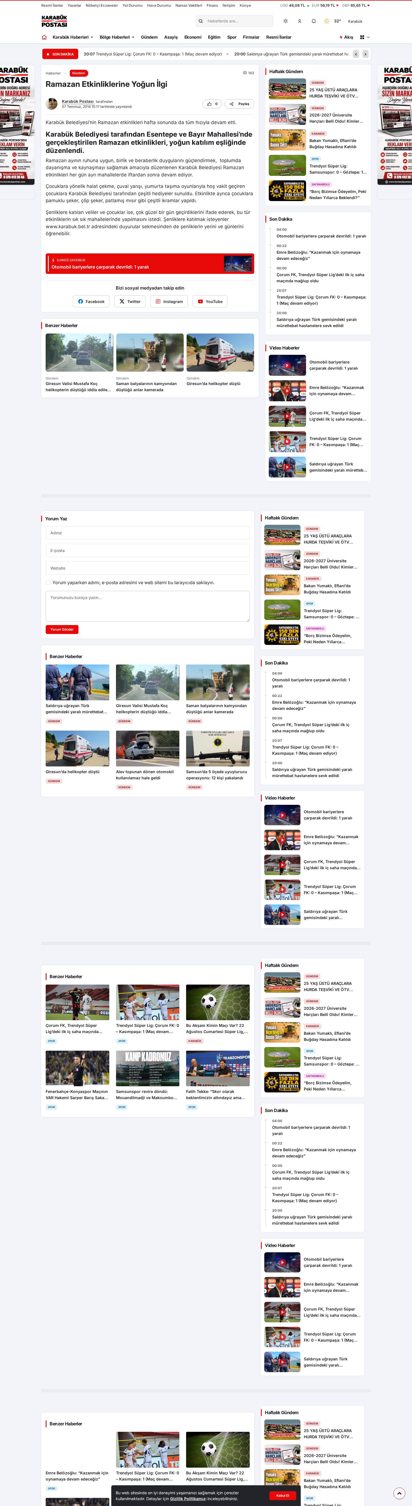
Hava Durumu (159, 5)
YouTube (214, 301)
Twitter (134, 301)
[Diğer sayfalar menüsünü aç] (364, 37)
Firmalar (251, 37)
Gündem (149, 37)
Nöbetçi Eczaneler (102, 5)
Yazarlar (74, 5)
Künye (245, 5)
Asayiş (170, 37)
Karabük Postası (78, 101)
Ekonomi (193, 37)
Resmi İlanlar (52, 5)
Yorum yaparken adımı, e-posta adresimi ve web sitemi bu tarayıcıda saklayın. (133, 582)
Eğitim (214, 37)
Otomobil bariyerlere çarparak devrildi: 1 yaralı (321, 236)
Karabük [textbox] (355, 21)
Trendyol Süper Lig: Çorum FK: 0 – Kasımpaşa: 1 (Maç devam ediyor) (321, 300)
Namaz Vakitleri (188, 5)
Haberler (53, 73)
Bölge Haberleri (115, 37)
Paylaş (244, 104)
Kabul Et (282, 1495)
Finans (212, 5)
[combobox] (363, 21)
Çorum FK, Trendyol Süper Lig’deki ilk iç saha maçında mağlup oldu (320, 277)
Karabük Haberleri (71, 37)
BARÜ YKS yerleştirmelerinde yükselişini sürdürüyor (307, 54)
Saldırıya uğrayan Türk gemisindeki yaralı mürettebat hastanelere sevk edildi (166, 54)
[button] (300, 21)
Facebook (95, 301)
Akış (348, 37)
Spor (232, 37)
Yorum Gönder (62, 629)
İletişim (229, 5)
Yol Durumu (132, 5)
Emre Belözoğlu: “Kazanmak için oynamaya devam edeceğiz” (318, 255)
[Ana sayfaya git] (44, 37)
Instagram (173, 301)
